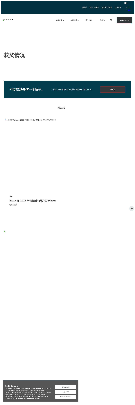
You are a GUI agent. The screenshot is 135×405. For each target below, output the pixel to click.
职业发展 (118, 7)
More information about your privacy (28, 398)
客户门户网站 (94, 7)
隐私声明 (78, 397)
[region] (40, 391)
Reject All (66, 392)
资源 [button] (101, 20)
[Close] (76, 382)
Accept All (65, 387)
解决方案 (47, 304)
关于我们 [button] (88, 20)
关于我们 (72, 304)
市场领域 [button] (74, 20)
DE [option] (129, 10)
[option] (129, 7)
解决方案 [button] (59, 20)
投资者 (84, 7)
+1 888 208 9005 (92, 391)
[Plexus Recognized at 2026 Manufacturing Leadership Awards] (69, 169)
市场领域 (60, 304)
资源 (82, 304)
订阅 (104, 304)
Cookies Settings (65, 397)
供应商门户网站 (107, 7)
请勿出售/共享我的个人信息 (92, 397)
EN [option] (129, 7)
